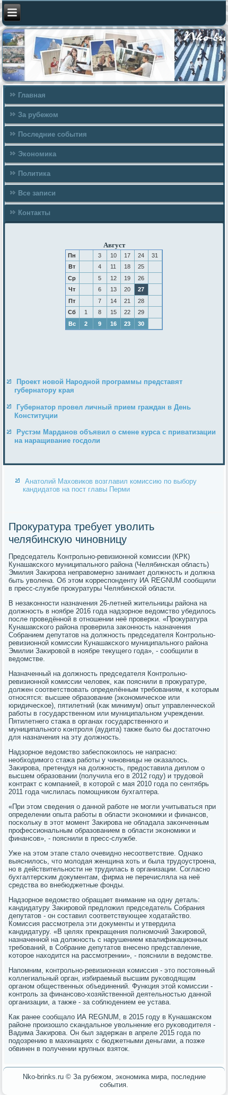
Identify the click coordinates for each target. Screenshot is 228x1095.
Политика (34, 173)
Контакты (34, 213)
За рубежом (38, 115)
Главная (32, 95)
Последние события (52, 134)
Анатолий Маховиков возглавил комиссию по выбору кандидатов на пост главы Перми (110, 485)
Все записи (37, 193)
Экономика (37, 154)
